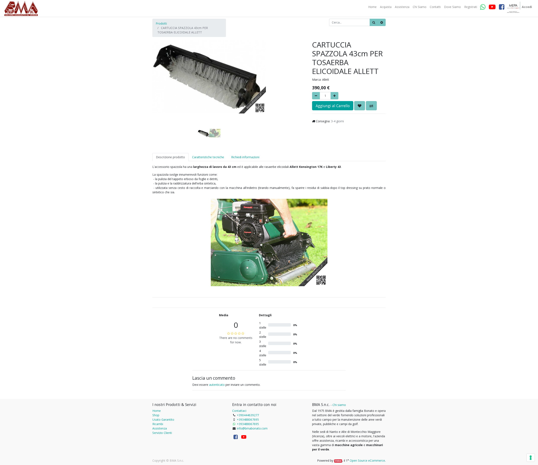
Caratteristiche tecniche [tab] (208, 157)
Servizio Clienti (162, 433)
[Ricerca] (374, 22)
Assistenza (159, 428)
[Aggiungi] (334, 95)
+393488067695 (248, 420)
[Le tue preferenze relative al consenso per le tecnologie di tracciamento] (531, 458)
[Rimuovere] (316, 95)
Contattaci (239, 411)
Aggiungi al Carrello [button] (333, 105)
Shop (155, 415)
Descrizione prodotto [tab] (170, 157)
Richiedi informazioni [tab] (245, 157)
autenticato (217, 385)
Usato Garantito (163, 420)
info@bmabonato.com (252, 428)
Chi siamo (339, 405)
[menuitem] (372, 7)
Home (156, 411)
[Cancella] (382, 22)
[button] (160, 82)
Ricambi (157, 424)
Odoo (338, 460)
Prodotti (161, 23)
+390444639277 (248, 415)
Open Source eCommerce (367, 460)
